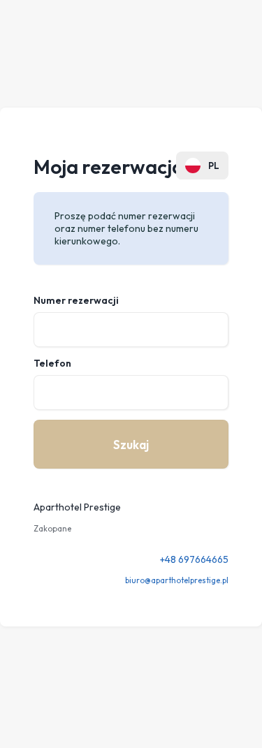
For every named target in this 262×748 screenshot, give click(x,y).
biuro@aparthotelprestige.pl (176, 580)
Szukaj (131, 444)
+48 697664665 (194, 559)
